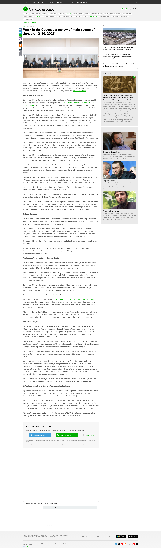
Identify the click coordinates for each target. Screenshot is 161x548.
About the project (86, 536)
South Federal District (104, 16)
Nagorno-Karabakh (28, 16)
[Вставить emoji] (60, 507)
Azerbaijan (61, 13)
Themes (32, 2)
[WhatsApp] (20, 35)
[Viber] (20, 39)
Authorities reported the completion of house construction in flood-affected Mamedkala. (118, 48)
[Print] (20, 54)
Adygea (38, 13)
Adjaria (32, 13)
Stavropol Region (124, 16)
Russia (85, 16)
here (81, 416)
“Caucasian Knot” (79, 91)
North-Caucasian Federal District (65, 16)
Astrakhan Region (52, 13)
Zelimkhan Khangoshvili (111, 152)
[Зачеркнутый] (56, 507)
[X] (20, 42)
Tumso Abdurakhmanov (111, 211)
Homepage (26, 22)
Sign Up (49, 525)
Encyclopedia (61, 2)
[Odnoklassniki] (20, 45)
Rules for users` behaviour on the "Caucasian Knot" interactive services (58, 544)
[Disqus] (61, 476)
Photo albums (81, 2)
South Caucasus (93, 16)
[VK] (20, 29)
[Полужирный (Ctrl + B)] (44, 507)
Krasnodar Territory (127, 13)
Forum (71, 2)
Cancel (90, 526)
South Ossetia (115, 16)
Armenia (44, 13)
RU (133, 2)
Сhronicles (33, 22)
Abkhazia (26, 13)
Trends (40, 2)
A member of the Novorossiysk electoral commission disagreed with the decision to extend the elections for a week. (117, 56)
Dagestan (75, 13)
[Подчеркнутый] (52, 507)
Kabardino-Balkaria (97, 13)
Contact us (98, 536)
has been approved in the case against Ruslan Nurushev (73, 299)
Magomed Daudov (109, 180)
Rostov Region (78, 16)
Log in (134, 8)
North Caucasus (39, 16)
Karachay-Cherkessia (115, 13)
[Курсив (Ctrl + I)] (48, 507)
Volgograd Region (28, 19)
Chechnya (68, 13)
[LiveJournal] (20, 48)
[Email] (20, 51)
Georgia (81, 13)
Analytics (49, 2)
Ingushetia (87, 13)
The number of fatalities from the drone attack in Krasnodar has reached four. (118, 65)
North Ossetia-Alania (50, 16)
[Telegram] (20, 32)
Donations (109, 536)
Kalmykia (106, 13)
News (25, 2)
